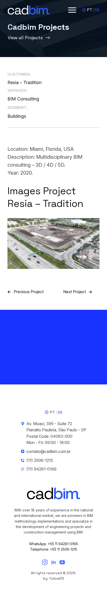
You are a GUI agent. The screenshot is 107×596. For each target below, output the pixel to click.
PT (89, 9)
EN (97, 9)
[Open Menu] (72, 10)
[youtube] (62, 562)
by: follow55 (53, 578)
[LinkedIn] (53, 562)
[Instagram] (45, 562)
